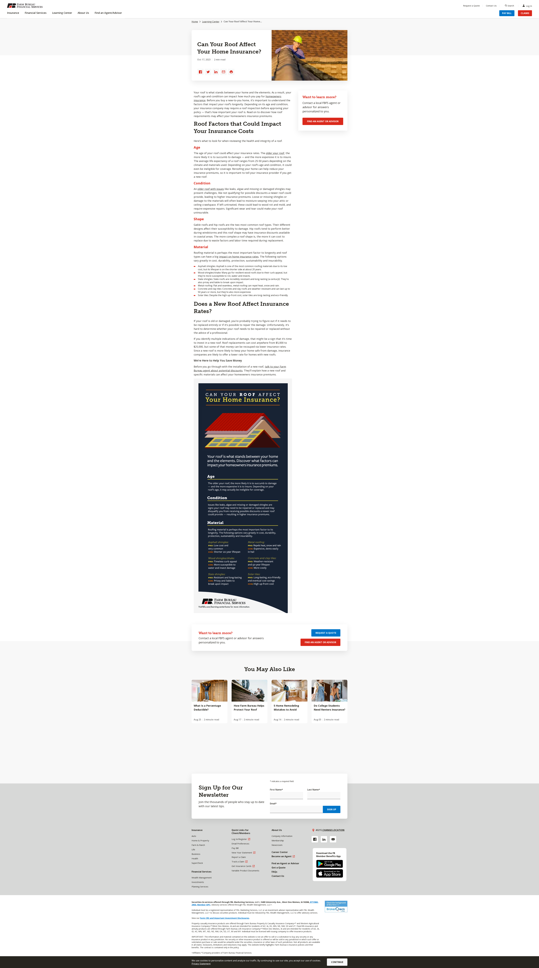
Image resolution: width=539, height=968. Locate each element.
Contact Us (491, 5)
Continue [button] (337, 962)
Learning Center (210, 21)
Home (195, 21)
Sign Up (331, 809)
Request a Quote (471, 5)
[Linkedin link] (324, 839)
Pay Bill (507, 13)
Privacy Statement (201, 963)
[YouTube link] (333, 839)
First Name (276, 789)
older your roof (275, 153)
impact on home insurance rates (239, 256)
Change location (333, 830)
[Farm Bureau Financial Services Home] (25, 5)
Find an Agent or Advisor (323, 121)
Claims (525, 13)
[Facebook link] (315, 839)
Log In (529, 5)
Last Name (313, 789)
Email (273, 803)
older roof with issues (210, 189)
